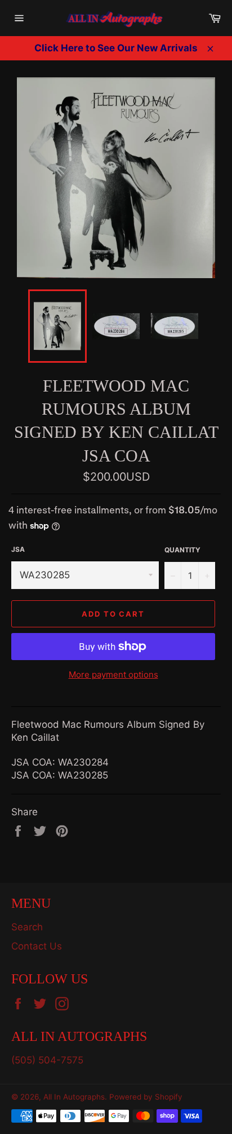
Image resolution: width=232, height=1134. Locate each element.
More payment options (113, 674)
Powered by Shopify (145, 1096)
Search (27, 927)
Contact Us (36, 946)
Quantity (182, 550)
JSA (18, 549)
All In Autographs (74, 1096)
